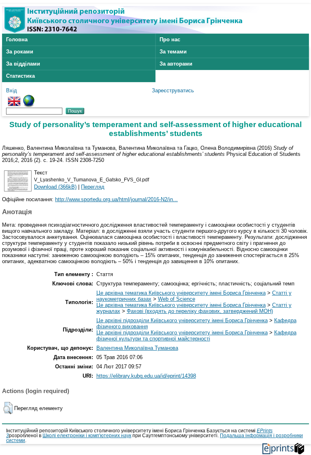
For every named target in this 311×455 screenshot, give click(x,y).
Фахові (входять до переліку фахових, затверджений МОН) (200, 311)
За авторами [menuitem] (176, 64)
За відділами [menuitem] (23, 64)
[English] (14, 98)
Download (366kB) (55, 187)
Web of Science (176, 299)
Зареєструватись (173, 90)
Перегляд (92, 187)
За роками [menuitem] (19, 52)
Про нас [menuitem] (170, 39)
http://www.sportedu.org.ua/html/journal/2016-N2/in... (116, 199)
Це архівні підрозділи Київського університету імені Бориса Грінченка (182, 320)
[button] (8, 408)
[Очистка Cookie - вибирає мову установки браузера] (28, 98)
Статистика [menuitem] (20, 76)
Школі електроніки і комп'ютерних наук (87, 435)
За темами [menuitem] (173, 52)
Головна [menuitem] (17, 39)
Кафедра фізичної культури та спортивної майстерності (196, 336)
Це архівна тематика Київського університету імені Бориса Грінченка (181, 293)
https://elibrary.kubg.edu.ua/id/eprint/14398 (146, 376)
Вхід (11, 90)
